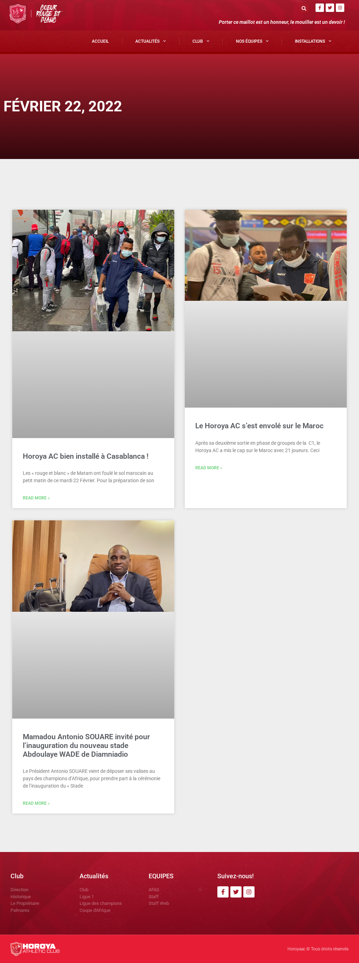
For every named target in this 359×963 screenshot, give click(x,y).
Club (197, 41)
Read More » (36, 498)
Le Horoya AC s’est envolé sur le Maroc (259, 426)
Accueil (100, 41)
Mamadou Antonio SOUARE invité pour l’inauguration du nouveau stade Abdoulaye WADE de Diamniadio (86, 745)
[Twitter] (330, 8)
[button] (304, 8)
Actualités (147, 41)
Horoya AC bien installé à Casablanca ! (86, 456)
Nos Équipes (249, 41)
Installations (310, 41)
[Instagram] (340, 8)
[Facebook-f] (320, 8)
